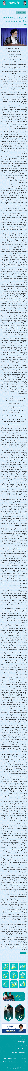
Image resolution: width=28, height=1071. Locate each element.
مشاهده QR (23, 953)
